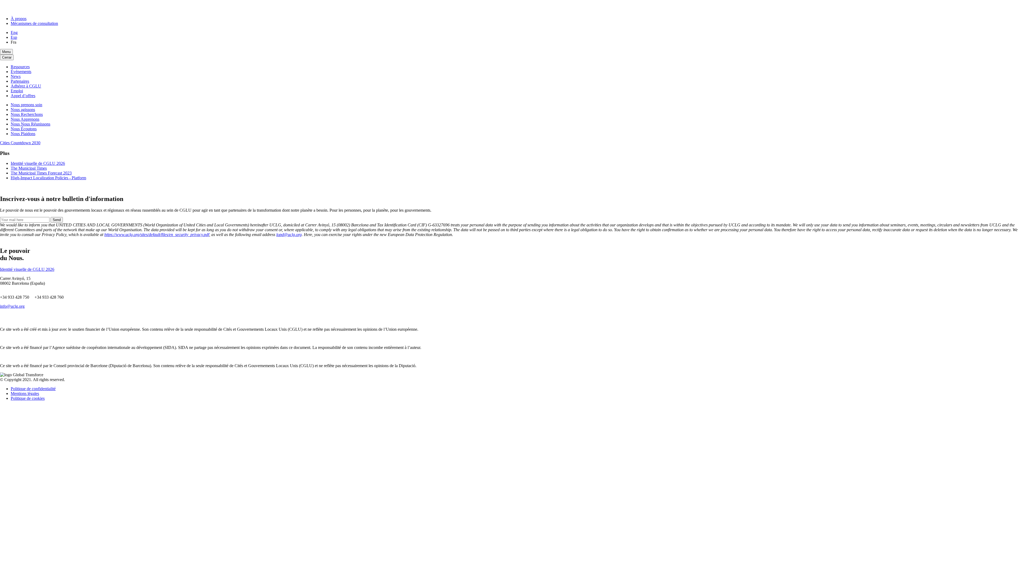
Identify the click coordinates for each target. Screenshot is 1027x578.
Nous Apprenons (25, 119)
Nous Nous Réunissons (30, 124)
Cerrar (7, 57)
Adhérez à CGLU (26, 86)
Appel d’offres (23, 95)
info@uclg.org (12, 306)
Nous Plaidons (23, 133)
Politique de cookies (28, 398)
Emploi (17, 91)
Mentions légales (25, 393)
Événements (21, 71)
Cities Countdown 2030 (20, 142)
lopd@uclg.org (289, 234)
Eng (14, 32)
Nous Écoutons (24, 129)
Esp (14, 37)
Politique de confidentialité (33, 388)
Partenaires (20, 81)
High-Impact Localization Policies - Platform (48, 178)
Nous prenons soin (26, 104)
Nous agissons (23, 109)
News (16, 76)
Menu (6, 52)
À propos (18, 18)
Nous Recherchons (27, 114)
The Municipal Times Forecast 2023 (41, 173)
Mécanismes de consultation (34, 23)
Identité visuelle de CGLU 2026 (38, 163)
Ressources (20, 66)
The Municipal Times (29, 168)
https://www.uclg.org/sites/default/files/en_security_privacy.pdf (156, 234)
